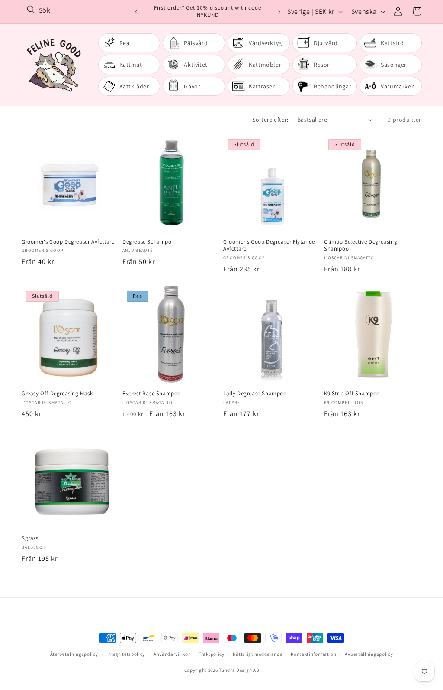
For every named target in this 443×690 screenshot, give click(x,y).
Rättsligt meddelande (257, 654)
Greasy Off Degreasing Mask (57, 393)
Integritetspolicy (125, 654)
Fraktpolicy (212, 654)
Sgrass (30, 538)
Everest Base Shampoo (151, 393)
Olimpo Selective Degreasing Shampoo (360, 245)
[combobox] (77, 10)
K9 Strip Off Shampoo (352, 393)
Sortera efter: (270, 120)
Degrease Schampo (147, 241)
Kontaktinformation (314, 654)
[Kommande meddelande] (279, 11)
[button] (417, 11)
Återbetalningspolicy (74, 654)
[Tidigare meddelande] (136, 11)
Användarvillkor (172, 654)
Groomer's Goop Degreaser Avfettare (68, 241)
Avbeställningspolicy (369, 654)
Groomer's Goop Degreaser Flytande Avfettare (269, 245)
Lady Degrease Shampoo (255, 393)
